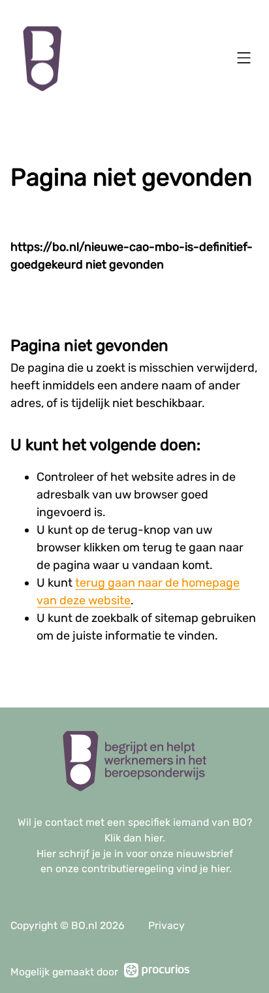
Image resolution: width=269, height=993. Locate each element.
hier (153, 838)
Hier (46, 853)
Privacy (166, 925)
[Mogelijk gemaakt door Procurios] (156, 972)
